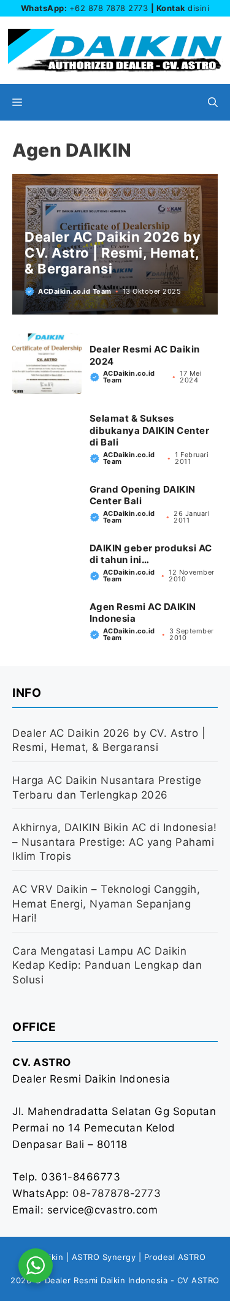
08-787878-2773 (116, 1193)
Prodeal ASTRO (175, 1257)
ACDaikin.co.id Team (75, 291)
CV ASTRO (198, 1280)
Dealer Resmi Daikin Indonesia (106, 1280)
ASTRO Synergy (104, 1257)
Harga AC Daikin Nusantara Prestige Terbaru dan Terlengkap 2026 (106, 787)
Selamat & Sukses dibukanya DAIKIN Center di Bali (150, 430)
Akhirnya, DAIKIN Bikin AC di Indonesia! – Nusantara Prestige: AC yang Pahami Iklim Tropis (114, 842)
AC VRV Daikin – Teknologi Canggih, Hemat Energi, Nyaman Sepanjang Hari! (106, 904)
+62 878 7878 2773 (108, 8)
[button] (213, 102)
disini (198, 8)
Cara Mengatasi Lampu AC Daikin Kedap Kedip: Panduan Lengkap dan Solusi (107, 965)
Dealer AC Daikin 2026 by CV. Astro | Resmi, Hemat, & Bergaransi (113, 253)
